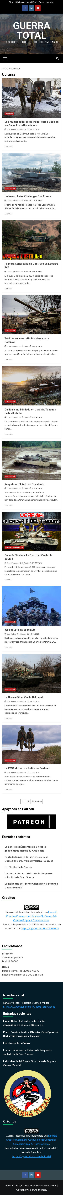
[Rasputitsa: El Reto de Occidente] (31, 460)
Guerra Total (31, 30)
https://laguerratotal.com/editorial (40, 928)
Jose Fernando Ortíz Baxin (17, 201)
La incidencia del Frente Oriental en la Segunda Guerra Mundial (31, 885)
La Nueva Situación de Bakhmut (24, 697)
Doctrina (9, 114)
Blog (11, 2)
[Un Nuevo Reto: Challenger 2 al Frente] (31, 172)
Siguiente (37, 801)
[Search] (57, 58)
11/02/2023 (34, 773)
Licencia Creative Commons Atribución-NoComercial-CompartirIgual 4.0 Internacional (31, 916)
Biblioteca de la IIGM (26, 2)
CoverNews (23, 1189)
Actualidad (10, 188)
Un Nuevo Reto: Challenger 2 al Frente (28, 196)
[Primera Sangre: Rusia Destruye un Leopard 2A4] (31, 240)
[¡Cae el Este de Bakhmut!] (31, 606)
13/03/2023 (34, 634)
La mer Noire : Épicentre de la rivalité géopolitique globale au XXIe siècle (25, 848)
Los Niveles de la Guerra (18, 867)
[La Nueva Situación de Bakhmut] (31, 673)
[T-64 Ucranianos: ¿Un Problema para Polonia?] (31, 314)
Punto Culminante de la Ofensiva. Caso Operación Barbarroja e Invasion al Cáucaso (29, 858)
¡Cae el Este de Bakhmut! (20, 629)
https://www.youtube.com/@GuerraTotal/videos (29, 1006)
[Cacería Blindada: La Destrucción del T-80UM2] (31, 531)
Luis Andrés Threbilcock (16, 129)
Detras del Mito (46, 2)
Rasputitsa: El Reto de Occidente (24, 484)
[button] (5, 58)
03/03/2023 (34, 702)
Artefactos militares (14, 547)
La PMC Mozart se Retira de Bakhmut (27, 768)
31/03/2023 (37, 563)
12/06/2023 (37, 201)
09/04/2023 (37, 346)
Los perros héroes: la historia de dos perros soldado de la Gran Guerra (29, 875)
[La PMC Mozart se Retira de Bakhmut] (31, 744)
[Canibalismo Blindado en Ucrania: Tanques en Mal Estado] (31, 385)
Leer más (8, 146)
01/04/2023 (37, 488)
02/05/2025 (34, 130)
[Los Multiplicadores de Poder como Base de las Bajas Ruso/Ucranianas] (31, 98)
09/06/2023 (37, 272)
